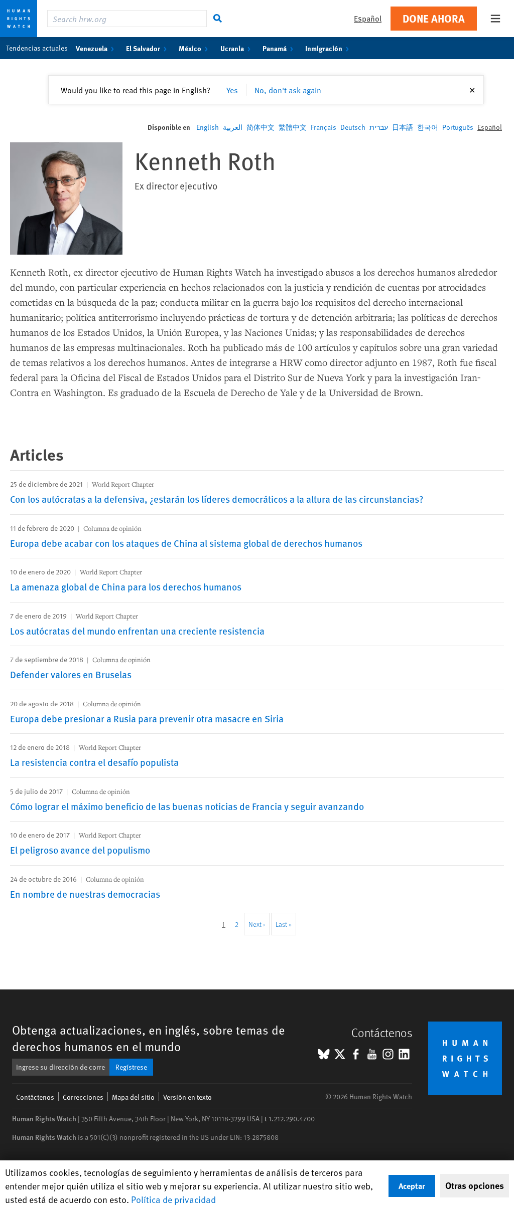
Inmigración (323, 48)
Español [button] (367, 18)
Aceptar (412, 1185)
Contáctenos (35, 1097)
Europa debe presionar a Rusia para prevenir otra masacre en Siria (147, 718)
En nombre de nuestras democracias (85, 893)
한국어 (427, 127)
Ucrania (232, 48)
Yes (232, 89)
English (207, 127)
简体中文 (260, 127)
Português (457, 127)
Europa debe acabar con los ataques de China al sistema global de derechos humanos (186, 542)
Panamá (275, 48)
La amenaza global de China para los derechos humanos (125, 586)
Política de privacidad (173, 1199)
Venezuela (91, 48)
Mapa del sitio (133, 1097)
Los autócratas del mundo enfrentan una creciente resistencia (137, 630)
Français (323, 127)
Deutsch (352, 127)
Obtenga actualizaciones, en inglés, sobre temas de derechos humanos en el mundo (148, 1038)
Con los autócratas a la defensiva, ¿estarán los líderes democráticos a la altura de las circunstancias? (217, 498)
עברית (378, 127)
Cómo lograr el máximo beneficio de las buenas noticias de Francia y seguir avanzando (187, 806)
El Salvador (143, 48)
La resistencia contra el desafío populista (94, 761)
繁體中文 (293, 127)
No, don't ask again (287, 89)
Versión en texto (187, 1097)
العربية (232, 127)
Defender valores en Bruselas (71, 674)
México (190, 48)
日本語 (402, 127)
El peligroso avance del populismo (80, 849)
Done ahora (434, 18)
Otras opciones (474, 1185)
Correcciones (83, 1097)
